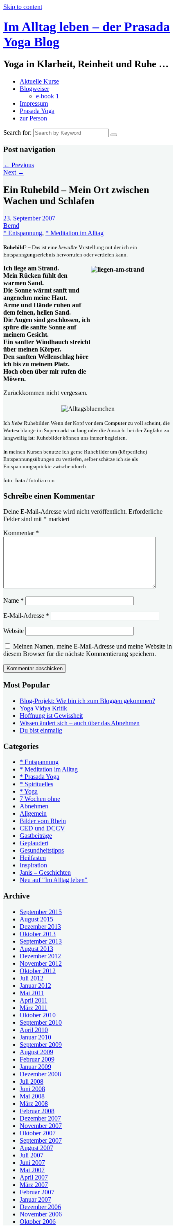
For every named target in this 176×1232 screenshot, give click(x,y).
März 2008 (34, 1103)
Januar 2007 (35, 1199)
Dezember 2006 (40, 1206)
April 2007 (34, 1177)
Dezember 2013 (40, 926)
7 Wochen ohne (40, 798)
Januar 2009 (35, 1066)
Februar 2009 (37, 1059)
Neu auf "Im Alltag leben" (54, 879)
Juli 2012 (31, 978)
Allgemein (33, 813)
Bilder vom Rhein (43, 820)
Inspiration (33, 865)
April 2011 (33, 1000)
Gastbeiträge (36, 835)
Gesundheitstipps (42, 850)
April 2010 (34, 1029)
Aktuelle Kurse (39, 81)
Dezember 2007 (40, 1118)
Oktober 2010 (38, 1015)
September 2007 (41, 1140)
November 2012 (41, 963)
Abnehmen (34, 806)
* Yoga (29, 791)
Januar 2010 (35, 1037)
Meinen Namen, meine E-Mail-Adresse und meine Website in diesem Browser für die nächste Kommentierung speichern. (87, 650)
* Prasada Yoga (39, 776)
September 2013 (41, 941)
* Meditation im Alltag (74, 232)
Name (13, 600)
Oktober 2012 (38, 970)
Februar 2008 (37, 1110)
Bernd (11, 225)
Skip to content (22, 6)
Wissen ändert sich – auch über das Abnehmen (80, 722)
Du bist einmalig (41, 730)
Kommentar (21, 532)
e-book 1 (47, 96)
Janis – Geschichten (45, 872)
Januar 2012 (35, 985)
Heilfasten (33, 857)
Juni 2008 (32, 1088)
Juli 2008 (31, 1081)
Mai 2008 (32, 1096)
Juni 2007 (32, 1162)
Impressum (34, 103)
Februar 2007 (37, 1192)
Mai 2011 (32, 992)
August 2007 (36, 1147)
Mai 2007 (32, 1169)
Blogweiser (34, 88)
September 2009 (41, 1044)
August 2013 (36, 948)
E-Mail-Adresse (26, 615)
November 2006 (41, 1214)
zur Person (33, 118)
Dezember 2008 (40, 1074)
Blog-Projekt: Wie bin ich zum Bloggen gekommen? (87, 700)
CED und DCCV (42, 828)
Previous (18, 164)
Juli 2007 (31, 1155)
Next (13, 172)
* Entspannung (22, 232)
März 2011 (33, 1007)
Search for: (17, 132)
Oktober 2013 (38, 933)
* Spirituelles (36, 783)
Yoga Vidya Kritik (43, 708)
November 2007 (41, 1125)
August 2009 (36, 1051)
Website (13, 630)
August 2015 (36, 919)
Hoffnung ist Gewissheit (51, 715)
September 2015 (41, 911)
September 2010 (41, 1022)
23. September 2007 (29, 218)
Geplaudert (34, 842)
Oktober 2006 (38, 1221)
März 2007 (34, 1184)
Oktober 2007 (38, 1133)
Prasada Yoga (37, 110)
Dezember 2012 (40, 956)
